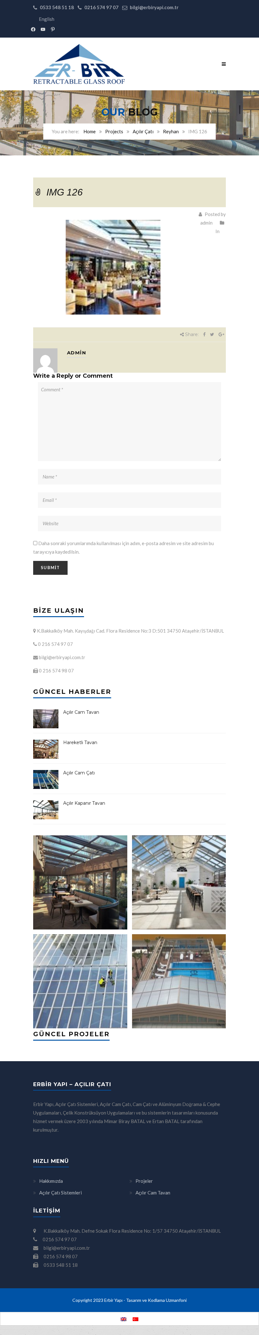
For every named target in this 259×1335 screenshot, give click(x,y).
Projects (114, 131)
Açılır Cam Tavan (81, 712)
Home (89, 131)
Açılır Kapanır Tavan (84, 803)
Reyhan (171, 131)
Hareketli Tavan (80, 742)
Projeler (144, 1181)
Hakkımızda (51, 1181)
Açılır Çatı (143, 131)
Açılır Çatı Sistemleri (60, 1192)
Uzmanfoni (176, 1300)
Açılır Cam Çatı (79, 773)
